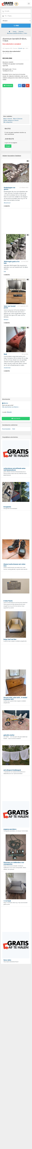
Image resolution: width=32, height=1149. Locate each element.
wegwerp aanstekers (9, 829)
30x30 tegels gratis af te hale (11, 262)
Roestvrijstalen (6, 429)
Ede (5, 271)
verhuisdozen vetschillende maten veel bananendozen (14, 469)
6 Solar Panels (8, 601)
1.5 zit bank (7, 901)
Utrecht (20, 48)
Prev (4, 55)
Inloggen (8, 146)
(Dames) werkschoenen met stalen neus (14, 565)
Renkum (6, 319)
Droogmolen (7, 507)
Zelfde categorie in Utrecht (10, 120)
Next (19, 55)
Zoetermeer (7, 368)
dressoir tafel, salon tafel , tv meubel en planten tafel (15, 698)
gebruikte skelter (8, 735)
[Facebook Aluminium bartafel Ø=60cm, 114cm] (24, 85)
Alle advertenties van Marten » (10, 407)
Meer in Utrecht (7, 118)
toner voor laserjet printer (10, 307)
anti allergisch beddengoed (12, 770)
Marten (5, 403)
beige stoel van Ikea (9, 639)
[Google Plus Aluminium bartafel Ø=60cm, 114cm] (27, 85)
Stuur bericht (16, 418)
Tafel (13, 429)
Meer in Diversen (17, 118)
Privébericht (8, 85)
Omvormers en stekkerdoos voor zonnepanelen (13, 863)
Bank (5, 354)
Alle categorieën (7, 122)
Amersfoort (7, 203)
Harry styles (7, 960)
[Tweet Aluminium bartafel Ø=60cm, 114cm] (20, 85)
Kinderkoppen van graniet (9, 188)
